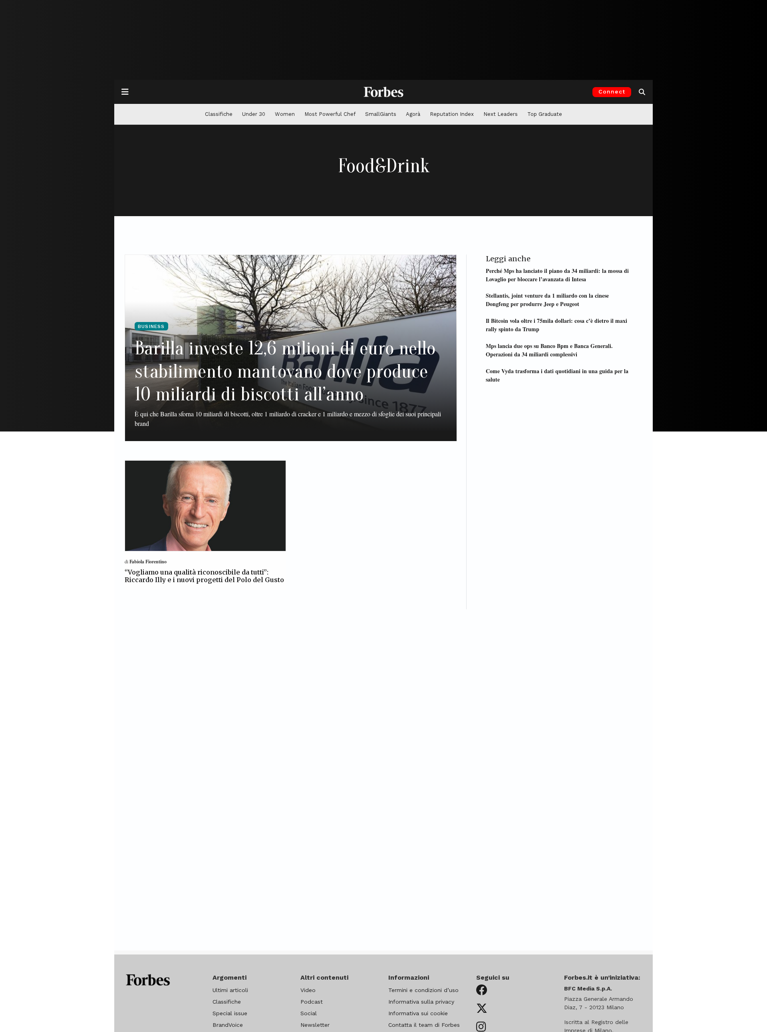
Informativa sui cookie (418, 1013)
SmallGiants (380, 114)
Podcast (311, 1001)
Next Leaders (500, 114)
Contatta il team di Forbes (424, 1025)
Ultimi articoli (230, 990)
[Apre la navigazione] (125, 92)
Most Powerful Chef (330, 114)
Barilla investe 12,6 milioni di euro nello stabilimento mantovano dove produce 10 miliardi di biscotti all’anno (285, 371)
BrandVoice (228, 1025)
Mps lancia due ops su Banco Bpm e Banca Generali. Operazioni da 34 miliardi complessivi (549, 349)
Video (308, 990)
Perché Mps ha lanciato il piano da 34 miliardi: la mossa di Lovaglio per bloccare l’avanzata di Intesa (557, 274)
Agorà (413, 114)
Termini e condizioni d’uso (423, 990)
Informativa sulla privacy (421, 1001)
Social (308, 1013)
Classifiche (218, 114)
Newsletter (315, 1025)
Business (151, 326)
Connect (611, 91)
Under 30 (253, 114)
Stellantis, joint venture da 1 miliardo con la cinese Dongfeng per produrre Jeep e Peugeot (547, 299)
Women (285, 114)
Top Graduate (544, 114)
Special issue (230, 1013)
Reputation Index (452, 114)
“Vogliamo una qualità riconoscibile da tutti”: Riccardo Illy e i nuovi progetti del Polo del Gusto (204, 576)
